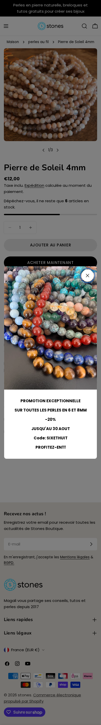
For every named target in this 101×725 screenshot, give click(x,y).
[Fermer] (87, 275)
